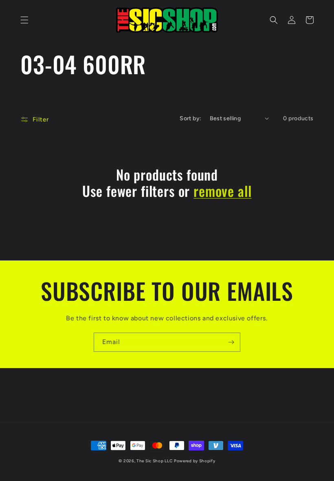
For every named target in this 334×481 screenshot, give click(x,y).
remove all (222, 191)
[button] (24, 20)
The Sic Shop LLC (154, 460)
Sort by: (190, 118)
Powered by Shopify (194, 460)
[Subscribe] (231, 342)
